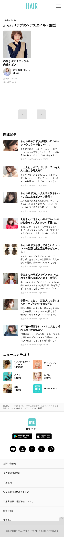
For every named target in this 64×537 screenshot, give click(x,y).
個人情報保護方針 (11, 473)
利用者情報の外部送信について (18, 501)
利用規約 (7, 482)
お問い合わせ (9, 463)
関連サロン (8, 511)
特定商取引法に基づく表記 (16, 492)
